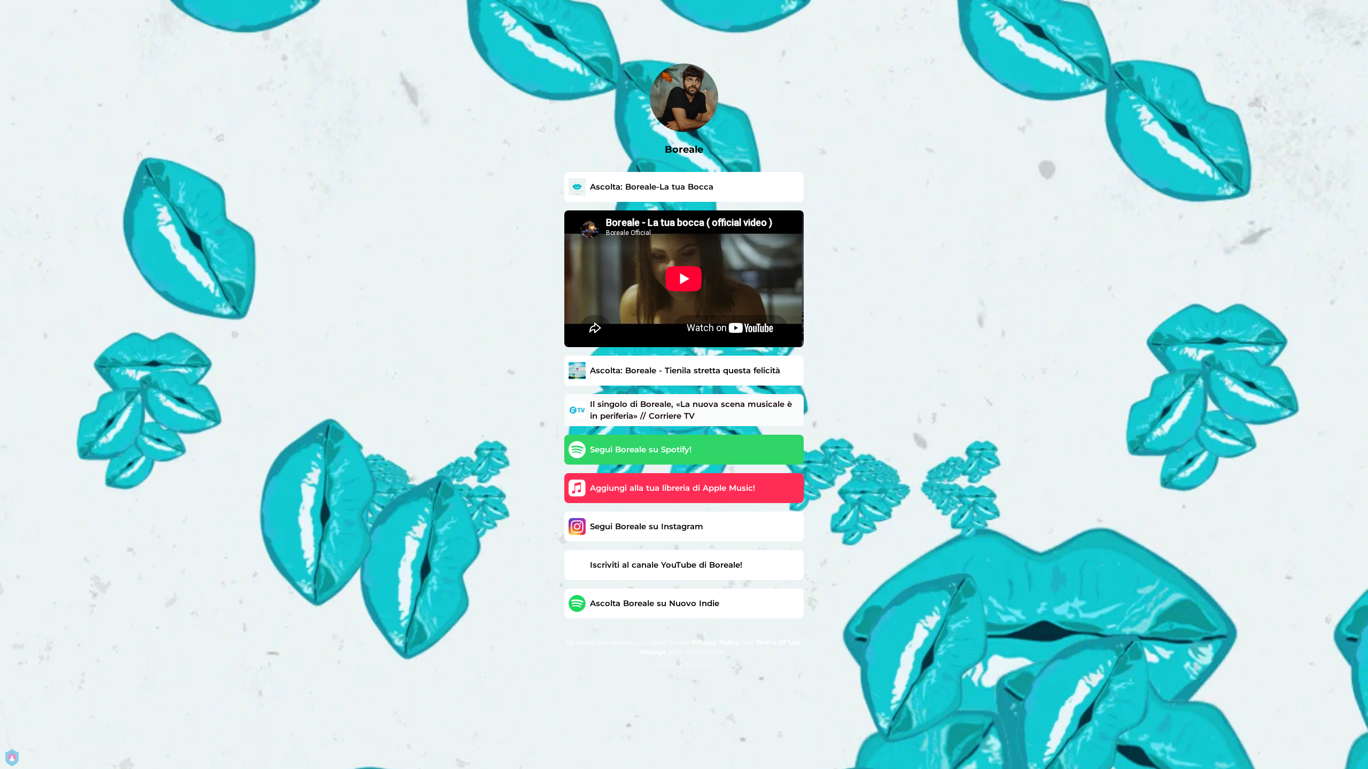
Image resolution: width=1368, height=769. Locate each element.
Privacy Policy (716, 642)
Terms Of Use (778, 642)
